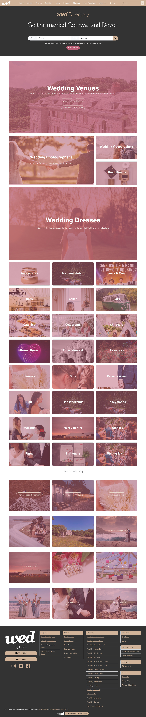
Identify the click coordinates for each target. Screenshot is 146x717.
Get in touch (22, 659)
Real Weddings (89, 3)
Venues (30, 3)
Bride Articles (68, 645)
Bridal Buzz (127, 666)
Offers (112, 3)
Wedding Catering (93, 677)
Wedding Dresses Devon (95, 649)
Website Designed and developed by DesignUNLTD (53, 709)
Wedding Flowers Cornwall (96, 669)
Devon (80, 101)
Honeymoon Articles (70, 653)
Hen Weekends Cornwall (95, 706)
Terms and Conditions (129, 685)
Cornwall (68, 101)
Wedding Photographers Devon (97, 665)
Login (124, 641)
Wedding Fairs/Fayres (94, 698)
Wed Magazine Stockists (48, 641)
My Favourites (73, 48)
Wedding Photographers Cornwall (98, 661)
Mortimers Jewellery (73, 566)
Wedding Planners (93, 702)
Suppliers (49, 3)
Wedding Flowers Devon (95, 673)
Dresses (66, 3)
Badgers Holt (29, 531)
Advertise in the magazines (130, 651)
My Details (125, 637)
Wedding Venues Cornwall (96, 637)
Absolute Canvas (29, 566)
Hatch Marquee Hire (116, 566)
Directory (73, 14)
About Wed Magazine (48, 637)
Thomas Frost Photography (29, 495)
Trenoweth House (73, 531)
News (58, 3)
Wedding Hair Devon (94, 657)
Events (39, 3)
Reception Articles (69, 649)
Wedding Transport (93, 686)
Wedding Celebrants (94, 690)
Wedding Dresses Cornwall (96, 645)
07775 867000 (21, 653)
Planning (76, 3)
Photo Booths (92, 694)
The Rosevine (29, 602)
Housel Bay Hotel (117, 602)
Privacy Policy (126, 681)
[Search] (115, 38)
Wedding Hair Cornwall (95, 653)
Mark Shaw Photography (116, 531)
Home (21, 3)
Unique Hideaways (73, 495)
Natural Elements (116, 495)
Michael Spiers (73, 602)
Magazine (102, 3)
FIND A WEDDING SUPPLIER (77, 713)
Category (32, 38)
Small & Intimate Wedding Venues (73, 107)
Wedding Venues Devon (95, 641)
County (75, 38)
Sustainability (68, 657)
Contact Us (125, 677)
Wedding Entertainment (95, 682)
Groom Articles (68, 641)
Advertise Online (127, 656)
